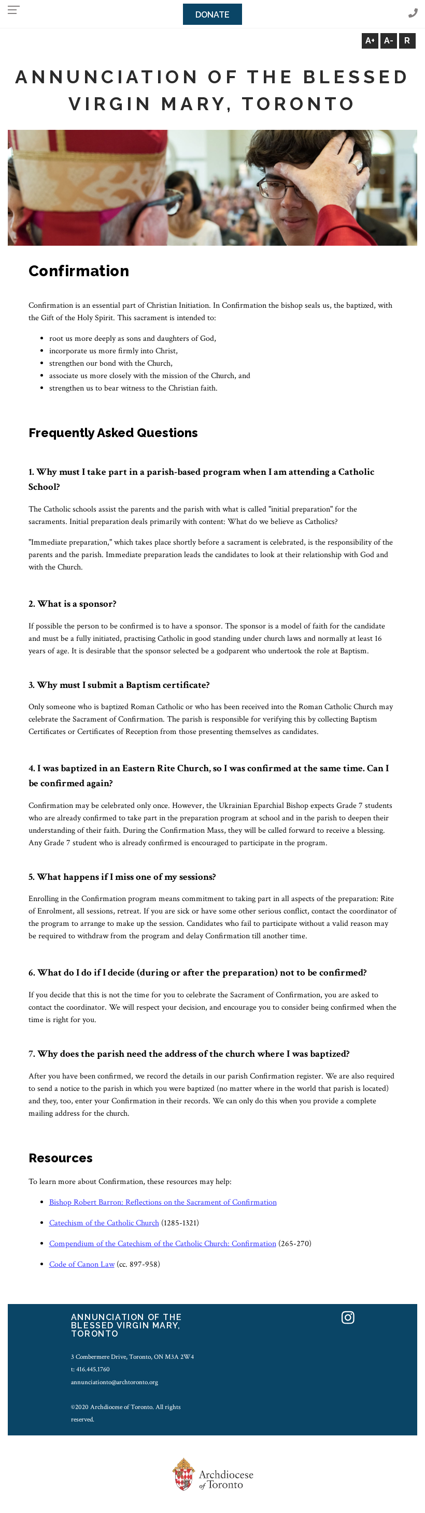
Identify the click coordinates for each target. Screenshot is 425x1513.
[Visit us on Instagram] (348, 1318)
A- (388, 41)
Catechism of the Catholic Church (104, 1223)
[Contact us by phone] (413, 13)
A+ (370, 41)
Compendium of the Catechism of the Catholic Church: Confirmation (162, 1243)
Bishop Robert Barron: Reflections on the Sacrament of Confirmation (163, 1202)
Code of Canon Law (82, 1264)
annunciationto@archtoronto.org (114, 1382)
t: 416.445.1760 (90, 1369)
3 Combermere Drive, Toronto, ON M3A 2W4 (132, 1357)
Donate (212, 15)
